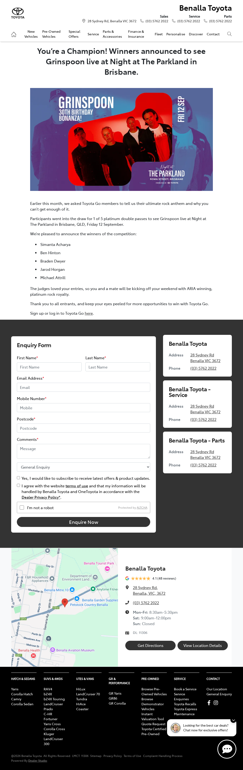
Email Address (30, 378)
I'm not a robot (40, 507)
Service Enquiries (181, 696)
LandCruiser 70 (88, 694)
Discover (196, 34)
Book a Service (185, 689)
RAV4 (48, 689)
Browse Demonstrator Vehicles (152, 703)
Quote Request (153, 723)
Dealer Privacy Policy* (41, 497)
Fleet (159, 34)
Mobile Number (32, 398)
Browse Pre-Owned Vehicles (154, 691)
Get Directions (151, 645)
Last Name (95, 357)
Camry (16, 698)
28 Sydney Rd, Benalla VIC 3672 (112, 20)
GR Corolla (117, 703)
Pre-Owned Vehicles (51, 33)
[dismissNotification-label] (233, 720)
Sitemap (96, 756)
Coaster (82, 708)
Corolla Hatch (22, 694)
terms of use (76, 485)
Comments (27, 439)
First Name (27, 357)
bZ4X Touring (54, 698)
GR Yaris (115, 693)
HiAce (81, 703)
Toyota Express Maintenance (185, 711)
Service (93, 34)
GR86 (113, 698)
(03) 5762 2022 (156, 20)
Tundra (81, 698)
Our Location (216, 689)
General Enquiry (219, 694)
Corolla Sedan (22, 703)
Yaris (15, 689)
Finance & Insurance (136, 33)
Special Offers (74, 33)
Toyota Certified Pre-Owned (153, 731)
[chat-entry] (226, 749)
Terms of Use (132, 756)
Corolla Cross (54, 728)
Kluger (49, 733)
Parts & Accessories (112, 33)
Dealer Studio (37, 760)
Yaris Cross (52, 723)
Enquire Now (83, 522)
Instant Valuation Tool (152, 716)
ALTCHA (142, 507)
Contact (213, 34)
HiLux (80, 689)
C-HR (48, 713)
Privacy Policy (112, 756)
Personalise (175, 34)
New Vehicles (31, 33)
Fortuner (50, 718)
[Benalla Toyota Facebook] (209, 702)
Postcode (26, 418)
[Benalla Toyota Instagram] (216, 702)
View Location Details (202, 645)
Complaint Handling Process (162, 756)
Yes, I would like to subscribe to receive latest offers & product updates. (86, 478)
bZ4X (48, 694)
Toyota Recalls (185, 703)
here (89, 313)
